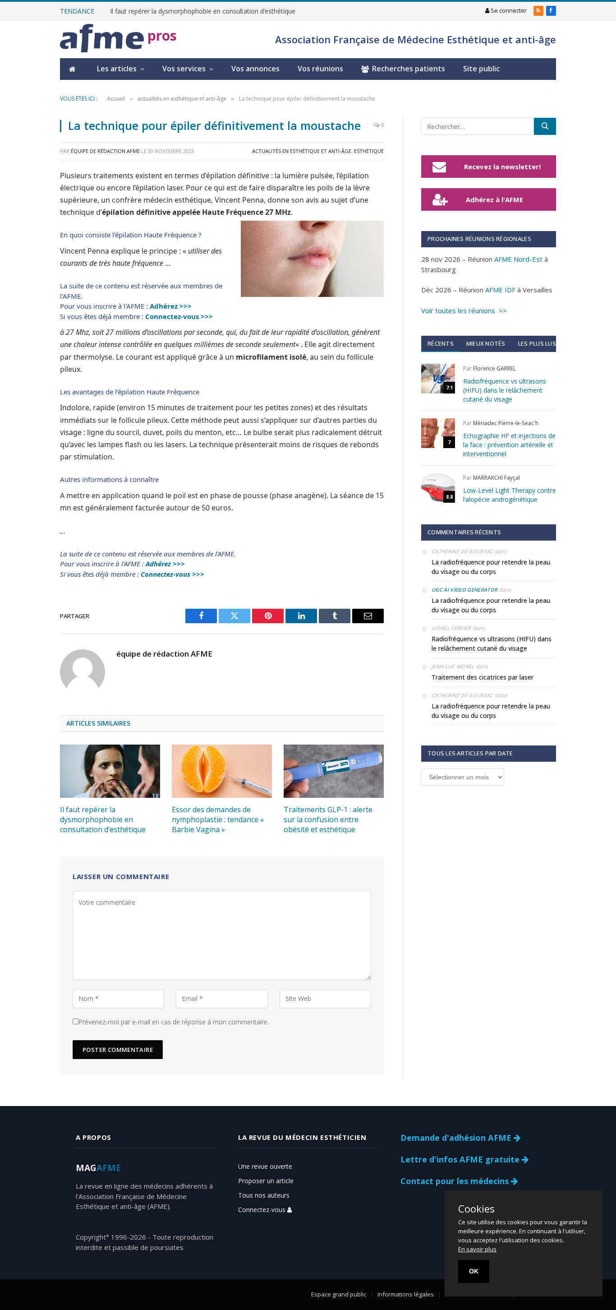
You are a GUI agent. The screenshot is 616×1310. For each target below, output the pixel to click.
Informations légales (405, 1294)
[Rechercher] (545, 126)
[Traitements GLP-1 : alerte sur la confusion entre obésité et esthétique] (334, 771)
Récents (441, 343)
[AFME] (102, 39)
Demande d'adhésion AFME (457, 1137)
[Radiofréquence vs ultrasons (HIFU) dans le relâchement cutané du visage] (438, 378)
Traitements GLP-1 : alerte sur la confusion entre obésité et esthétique (328, 819)
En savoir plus (477, 1249)
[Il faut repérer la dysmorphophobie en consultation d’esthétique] (110, 771)
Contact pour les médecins (455, 1181)
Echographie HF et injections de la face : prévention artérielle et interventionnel (509, 444)
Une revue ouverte (265, 1166)
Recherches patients (408, 69)
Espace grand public (338, 1294)
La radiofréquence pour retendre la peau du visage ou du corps (491, 567)
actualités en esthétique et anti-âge (301, 151)
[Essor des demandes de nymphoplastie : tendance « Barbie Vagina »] (222, 771)
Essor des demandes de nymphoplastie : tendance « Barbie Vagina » (218, 819)
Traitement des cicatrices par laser (482, 677)
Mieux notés (486, 343)
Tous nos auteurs (264, 1195)
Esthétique (369, 151)
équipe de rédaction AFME (105, 151)
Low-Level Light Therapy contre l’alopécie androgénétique (509, 495)
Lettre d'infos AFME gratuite (461, 1159)
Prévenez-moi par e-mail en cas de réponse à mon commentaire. (173, 1022)
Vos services (184, 69)
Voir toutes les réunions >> (464, 310)
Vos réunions (320, 69)
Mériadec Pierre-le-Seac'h (505, 423)
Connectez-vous (262, 1209)
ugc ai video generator (464, 589)
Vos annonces (255, 69)
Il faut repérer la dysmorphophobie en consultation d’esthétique (202, 11)
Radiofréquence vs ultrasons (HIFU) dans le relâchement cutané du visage (504, 390)
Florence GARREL (494, 368)
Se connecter (508, 10)
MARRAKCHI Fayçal (496, 477)
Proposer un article (266, 1180)
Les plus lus (537, 343)
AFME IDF (500, 289)
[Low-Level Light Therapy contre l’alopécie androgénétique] (438, 487)
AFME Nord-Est (518, 259)
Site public (481, 69)
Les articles (117, 69)
